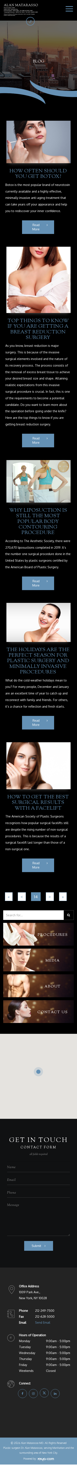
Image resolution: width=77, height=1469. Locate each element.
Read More (36, 227)
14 (36, 896)
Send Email (42, 1322)
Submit (36, 1246)
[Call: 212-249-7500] (30, 21)
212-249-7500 (44, 1310)
